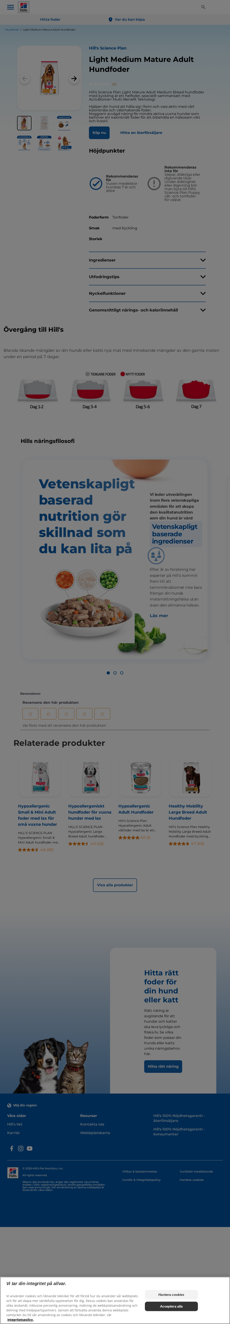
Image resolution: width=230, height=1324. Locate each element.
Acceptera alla (171, 1306)
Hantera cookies (171, 1295)
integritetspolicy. (20, 1319)
